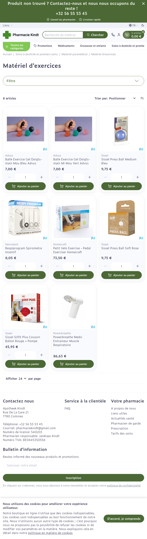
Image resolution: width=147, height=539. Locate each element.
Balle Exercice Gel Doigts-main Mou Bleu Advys (23, 161)
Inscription (73, 478)
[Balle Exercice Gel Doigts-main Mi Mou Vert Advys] (73, 129)
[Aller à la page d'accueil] (21, 35)
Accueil (7, 54)
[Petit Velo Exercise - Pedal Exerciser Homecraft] (73, 217)
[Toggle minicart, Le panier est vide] (127, 35)
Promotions (45, 45)
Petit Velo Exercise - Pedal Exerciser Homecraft (72, 250)
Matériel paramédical (74, 54)
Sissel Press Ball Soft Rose (120, 248)
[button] (73, 81)
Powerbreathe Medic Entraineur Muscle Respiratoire (67, 341)
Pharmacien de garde (126, 423)
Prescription (119, 428)
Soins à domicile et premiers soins (37, 54)
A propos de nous (123, 408)
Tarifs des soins (122, 433)
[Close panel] (143, 3)
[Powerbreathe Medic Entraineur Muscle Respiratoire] (73, 306)
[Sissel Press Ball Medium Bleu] (121, 129)
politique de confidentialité (124, 485)
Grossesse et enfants (93, 45)
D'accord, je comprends (123, 518)
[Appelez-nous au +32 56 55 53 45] (113, 35)
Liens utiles (119, 413)
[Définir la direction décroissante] (142, 98)
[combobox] (62, 34)
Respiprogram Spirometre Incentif (23, 250)
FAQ (67, 408)
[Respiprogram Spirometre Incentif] (25, 217)
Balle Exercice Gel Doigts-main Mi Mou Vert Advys (71, 161)
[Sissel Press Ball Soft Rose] (121, 217)
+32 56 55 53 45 (31, 424)
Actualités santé (122, 418)
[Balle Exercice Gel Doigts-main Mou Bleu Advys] (25, 129)
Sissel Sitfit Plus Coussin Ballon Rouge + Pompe (22, 339)
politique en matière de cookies (50, 533)
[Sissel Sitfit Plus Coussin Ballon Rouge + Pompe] (25, 306)
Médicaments (66, 45)
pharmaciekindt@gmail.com (36, 428)
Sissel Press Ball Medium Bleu (118, 161)
